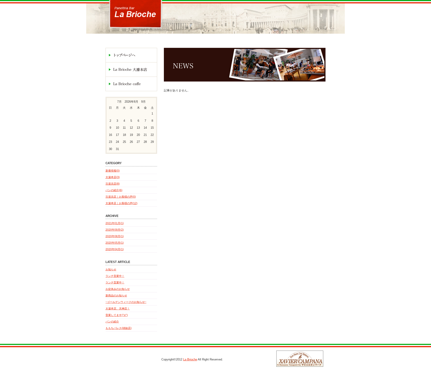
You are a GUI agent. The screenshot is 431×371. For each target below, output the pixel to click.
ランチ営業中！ (115, 276)
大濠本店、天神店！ (118, 308)
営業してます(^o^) (117, 315)
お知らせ (111, 269)
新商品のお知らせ (116, 295)
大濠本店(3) (113, 177)
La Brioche (190, 359)
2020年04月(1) (115, 249)
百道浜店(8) (113, 183)
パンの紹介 (112, 321)
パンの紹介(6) (114, 190)
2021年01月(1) (115, 223)
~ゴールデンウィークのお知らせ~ (126, 302)
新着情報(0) (113, 170)
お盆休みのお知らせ (118, 289)
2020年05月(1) (115, 242)
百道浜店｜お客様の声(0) (121, 196)
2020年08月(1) (115, 236)
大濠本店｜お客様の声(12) (121, 203)
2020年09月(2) (115, 229)
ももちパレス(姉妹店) (119, 328)
